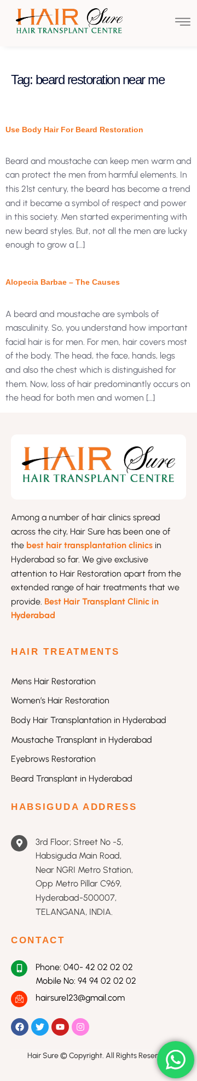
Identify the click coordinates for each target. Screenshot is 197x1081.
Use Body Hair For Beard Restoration (74, 129)
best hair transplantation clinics (90, 545)
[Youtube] (60, 1027)
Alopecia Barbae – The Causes (62, 282)
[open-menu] (182, 23)
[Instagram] (80, 1027)
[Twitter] (40, 1027)
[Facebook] (19, 1027)
